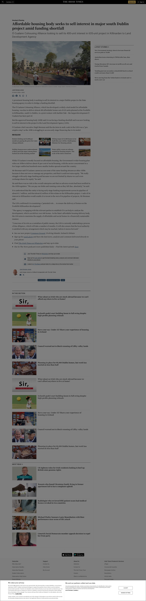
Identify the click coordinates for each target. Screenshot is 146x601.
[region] (73, 590)
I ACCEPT (125, 588)
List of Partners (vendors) (71, 590)
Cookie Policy (18, 593)
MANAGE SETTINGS (125, 592)
